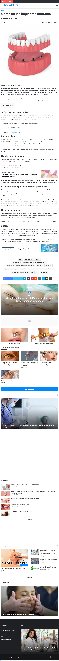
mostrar (11, 105)
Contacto (3, 634)
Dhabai (49, 265)
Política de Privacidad (6, 639)
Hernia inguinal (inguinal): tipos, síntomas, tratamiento (25, 484)
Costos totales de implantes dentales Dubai (21, 265)
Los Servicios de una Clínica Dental (20, 504)
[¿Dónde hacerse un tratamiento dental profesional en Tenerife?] (35, 561)
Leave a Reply (29, 389)
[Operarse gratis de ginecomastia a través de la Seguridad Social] (35, 568)
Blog (3, 10)
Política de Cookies (5, 636)
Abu (21, 259)
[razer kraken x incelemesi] (29, 660)
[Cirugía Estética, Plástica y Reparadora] (11, 5)
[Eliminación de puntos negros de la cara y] (10, 374)
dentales (40, 265)
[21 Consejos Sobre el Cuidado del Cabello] (5, 513)
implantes (51, 269)
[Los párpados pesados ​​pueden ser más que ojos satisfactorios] (10, 356)
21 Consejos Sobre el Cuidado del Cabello (21, 511)
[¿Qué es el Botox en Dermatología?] (49, 356)
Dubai (23, 269)
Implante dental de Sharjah (36, 269)
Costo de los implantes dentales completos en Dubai (29, 262)
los (37, 272)
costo (38, 259)
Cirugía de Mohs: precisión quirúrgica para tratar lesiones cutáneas (29, 299)
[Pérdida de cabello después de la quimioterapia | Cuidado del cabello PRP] (29, 356)
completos (29, 259)
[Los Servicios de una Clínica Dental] (5, 507)
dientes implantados (11, 269)
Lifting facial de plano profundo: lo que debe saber (18, 614)
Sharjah (44, 272)
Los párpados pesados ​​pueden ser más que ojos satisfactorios (9, 363)
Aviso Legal (4, 625)
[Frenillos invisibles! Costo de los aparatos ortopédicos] (5, 500)
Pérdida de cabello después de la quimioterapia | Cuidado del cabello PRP (29, 364)
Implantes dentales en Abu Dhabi (23, 272)
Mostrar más (29, 519)
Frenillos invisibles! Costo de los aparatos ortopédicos (25, 498)
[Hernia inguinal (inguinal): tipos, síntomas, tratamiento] (5, 487)
